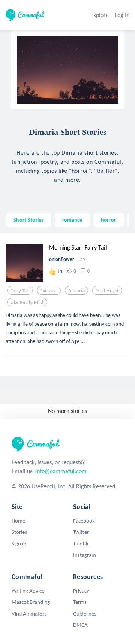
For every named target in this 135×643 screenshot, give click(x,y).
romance (72, 219)
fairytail (48, 290)
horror (108, 219)
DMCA (80, 625)
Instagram (84, 555)
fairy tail (19, 290)
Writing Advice (28, 590)
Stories (19, 532)
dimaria (76, 290)
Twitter (81, 532)
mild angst (107, 290)
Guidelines (84, 613)
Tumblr (81, 543)
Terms (80, 602)
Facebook (84, 520)
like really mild (27, 302)
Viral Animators (29, 613)
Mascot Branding (31, 602)
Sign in (19, 543)
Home (18, 520)
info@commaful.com (61, 471)
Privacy (81, 590)
